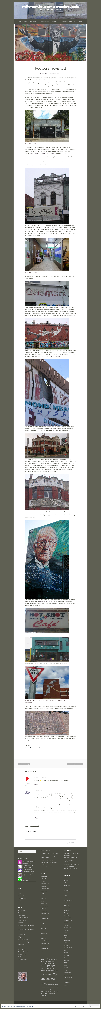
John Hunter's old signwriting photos (26, 929)
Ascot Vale (66, 893)
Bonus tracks (55, 21)
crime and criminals (68, 900)
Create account (21, 891)
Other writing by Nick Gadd (68, 21)
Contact (81, 21)
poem (65, 942)
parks (65, 937)
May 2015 (43, 928)
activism (66, 878)
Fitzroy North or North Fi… (28, 871)
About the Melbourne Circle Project (27, 21)
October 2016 (44, 886)
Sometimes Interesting (23, 942)
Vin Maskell (20, 957)
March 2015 (44, 933)
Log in (19, 893)
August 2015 (44, 921)
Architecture (67, 883)
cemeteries (66, 898)
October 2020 (44, 876)
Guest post (66, 915)
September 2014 (45, 948)
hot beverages (67, 917)
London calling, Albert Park (75, 764)
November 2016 (45, 883)
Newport (66, 935)
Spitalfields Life (21, 944)
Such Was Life (21, 949)
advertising (66, 880)
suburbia (66, 967)
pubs (65, 950)
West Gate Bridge (68, 977)
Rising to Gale (21, 937)
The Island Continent (23, 952)
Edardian (66, 902)
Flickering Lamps (22, 920)
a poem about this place (45, 601)
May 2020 (43, 881)
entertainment (67, 905)
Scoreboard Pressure (23, 939)
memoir (66, 922)
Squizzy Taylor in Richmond (47, 860)
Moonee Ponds (67, 927)
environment (67, 907)
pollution (66, 945)
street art (66, 965)
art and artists (67, 885)
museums (66, 930)
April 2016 (43, 901)
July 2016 (43, 893)
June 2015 (43, 926)
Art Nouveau (67, 890)
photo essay (67, 940)
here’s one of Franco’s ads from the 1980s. (42, 153)
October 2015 (44, 916)
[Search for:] (27, 851)
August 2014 (44, 951)
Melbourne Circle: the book (70, 857)
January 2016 (44, 908)
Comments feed (22, 898)
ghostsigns (66, 912)
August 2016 (44, 891)
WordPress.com (22, 901)
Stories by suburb (44, 21)
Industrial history (68, 920)
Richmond (66, 955)
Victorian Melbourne (68, 975)
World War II (67, 982)
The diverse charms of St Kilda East (49, 853)
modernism (66, 925)
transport (66, 970)
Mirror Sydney (21, 934)
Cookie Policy (30, 1006)
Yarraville (66, 985)
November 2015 (45, 913)
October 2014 (44, 946)
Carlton (65, 895)
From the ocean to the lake (70, 868)
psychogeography (55, 73)
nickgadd (24, 873)
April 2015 (43, 931)
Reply (36, 784)
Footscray (66, 910)
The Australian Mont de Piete (48, 867)
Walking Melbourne (22, 959)
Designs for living (24, 764)
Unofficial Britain (22, 954)
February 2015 (44, 936)
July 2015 (43, 923)
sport (65, 957)
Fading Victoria (21, 915)
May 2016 (43, 898)
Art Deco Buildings (22, 910)
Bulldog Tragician (22, 912)
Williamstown (67, 980)
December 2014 (45, 941)
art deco (66, 888)
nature (65, 932)
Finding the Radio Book (23, 917)
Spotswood (66, 960)
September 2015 (45, 918)
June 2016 (43, 896)
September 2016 (45, 888)
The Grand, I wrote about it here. (51, 356)
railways (66, 952)
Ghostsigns (20, 922)
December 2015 (45, 911)
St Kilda (65, 962)
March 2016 (44, 903)
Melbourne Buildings (23, 932)
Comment (71, 842)
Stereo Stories (21, 947)
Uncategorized (67, 972)
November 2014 (45, 943)
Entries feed (21, 896)
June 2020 (43, 878)
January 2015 (44, 938)
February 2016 (44, 906)
